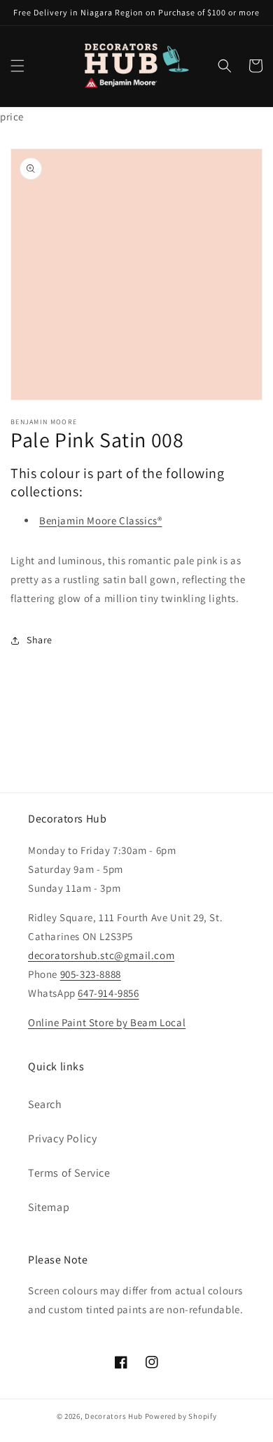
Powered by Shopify (181, 1416)
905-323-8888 (90, 974)
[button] (17, 65)
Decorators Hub (114, 1416)
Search (45, 1104)
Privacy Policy (62, 1138)
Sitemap (48, 1207)
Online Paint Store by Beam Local (107, 1022)
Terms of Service (69, 1173)
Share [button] (39, 640)
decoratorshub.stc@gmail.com (101, 955)
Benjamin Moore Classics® (100, 520)
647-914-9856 (108, 993)
